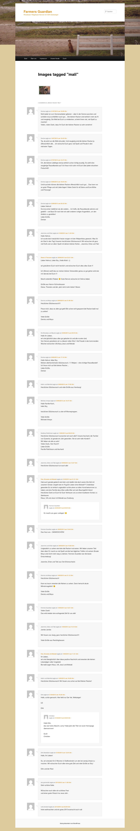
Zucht (64, 58)
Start (25, 58)
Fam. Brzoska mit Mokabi (49, 479)
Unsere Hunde (54, 58)
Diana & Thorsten (46, 257)
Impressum (43, 58)
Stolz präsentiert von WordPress (70, 823)
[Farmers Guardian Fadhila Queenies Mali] (44, 90)
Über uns (33, 58)
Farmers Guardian (38, 11)
